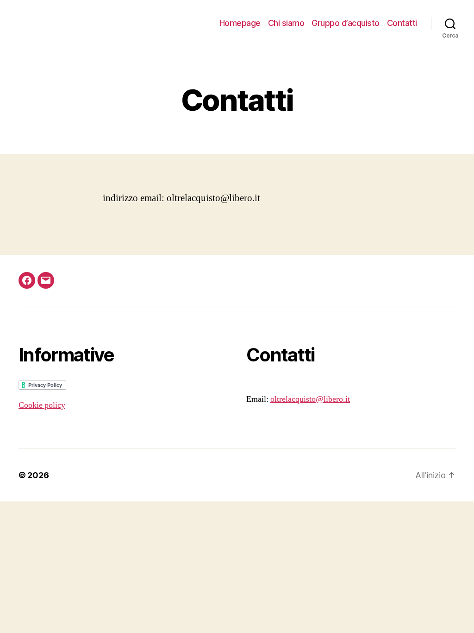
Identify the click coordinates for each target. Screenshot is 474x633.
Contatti (402, 23)
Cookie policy (42, 405)
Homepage (240, 23)
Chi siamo (286, 23)
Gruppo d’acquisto (346, 23)
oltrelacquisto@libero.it (310, 399)
